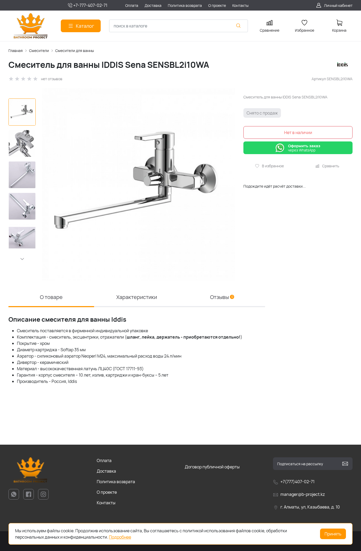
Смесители (39, 50)
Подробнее (120, 537)
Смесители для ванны (74, 50)
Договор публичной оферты (212, 467)
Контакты (106, 503)
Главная (15, 50)
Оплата (104, 460)
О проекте (107, 492)
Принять (333, 534)
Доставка (106, 471)
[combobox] (178, 26)
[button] (22, 259)
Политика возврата (116, 481)
